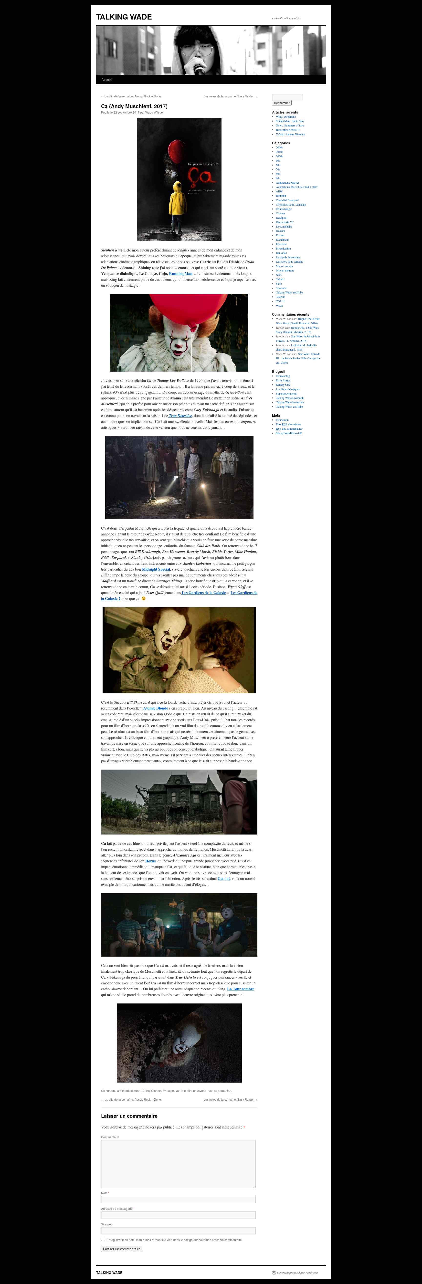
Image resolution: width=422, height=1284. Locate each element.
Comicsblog (283, 376)
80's (278, 174)
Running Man (180, 273)
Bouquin (281, 196)
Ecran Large (283, 380)
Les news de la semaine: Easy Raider (230, 96)
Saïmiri (280, 279)
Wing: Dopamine (286, 116)
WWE (279, 305)
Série (279, 283)
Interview (281, 244)
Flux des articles (288, 424)
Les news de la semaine (289, 261)
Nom (105, 1193)
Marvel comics (284, 266)
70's (278, 169)
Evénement (282, 239)
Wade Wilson (154, 112)
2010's (145, 1090)
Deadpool (281, 217)
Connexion (282, 420)
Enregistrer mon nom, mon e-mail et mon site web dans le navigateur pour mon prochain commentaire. (175, 1240)
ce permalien (222, 1090)
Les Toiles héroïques (288, 389)
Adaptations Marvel (287, 182)
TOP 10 (280, 301)
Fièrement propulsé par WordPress (297, 1272)
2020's (280, 156)
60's (278, 165)
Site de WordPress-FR (289, 433)
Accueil (107, 79)
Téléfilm (280, 297)
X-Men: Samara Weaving (290, 134)
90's (278, 178)
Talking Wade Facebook (290, 398)
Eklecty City (283, 384)
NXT (279, 275)
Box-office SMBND (288, 130)
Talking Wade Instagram (290, 402)
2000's (280, 147)
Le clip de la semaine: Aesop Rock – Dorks (131, 96)
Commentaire (110, 1137)
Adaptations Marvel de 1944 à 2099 (296, 187)
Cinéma (156, 1090)
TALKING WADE (124, 16)
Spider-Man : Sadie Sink (290, 121)
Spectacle (281, 288)
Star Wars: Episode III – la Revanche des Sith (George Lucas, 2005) (298, 358)
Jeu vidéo (281, 253)
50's (278, 160)
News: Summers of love (290, 125)
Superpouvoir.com (286, 393)
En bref (280, 235)
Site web (107, 1224)
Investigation (283, 248)
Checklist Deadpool (287, 200)
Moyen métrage (285, 270)
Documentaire (284, 226)
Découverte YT (285, 222)
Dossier (280, 231)
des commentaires (289, 428)
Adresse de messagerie (118, 1208)
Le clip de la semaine (288, 257)
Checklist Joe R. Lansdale (291, 204)
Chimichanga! (284, 209)
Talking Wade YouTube (289, 292)
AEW (279, 191)
